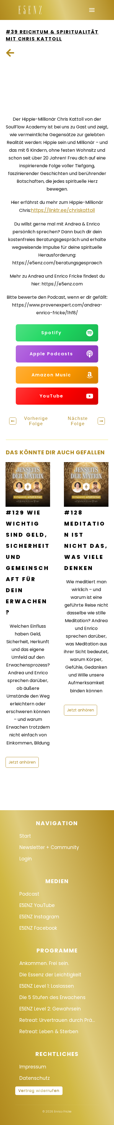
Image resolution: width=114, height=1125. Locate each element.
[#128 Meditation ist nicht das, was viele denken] (86, 484)
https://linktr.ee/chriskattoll (63, 210)
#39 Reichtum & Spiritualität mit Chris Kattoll (52, 35)
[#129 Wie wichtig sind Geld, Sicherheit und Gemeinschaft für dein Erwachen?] (28, 484)
